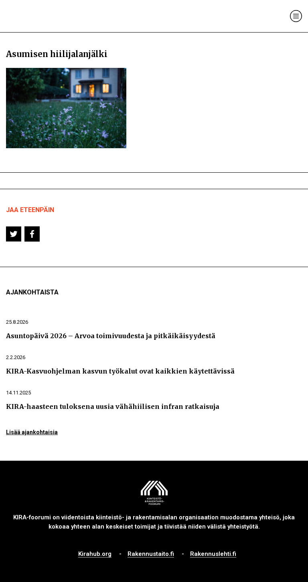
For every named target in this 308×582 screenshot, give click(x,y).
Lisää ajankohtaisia (32, 432)
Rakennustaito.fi (151, 554)
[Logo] (39, 16)
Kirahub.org (94, 554)
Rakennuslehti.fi (213, 554)
